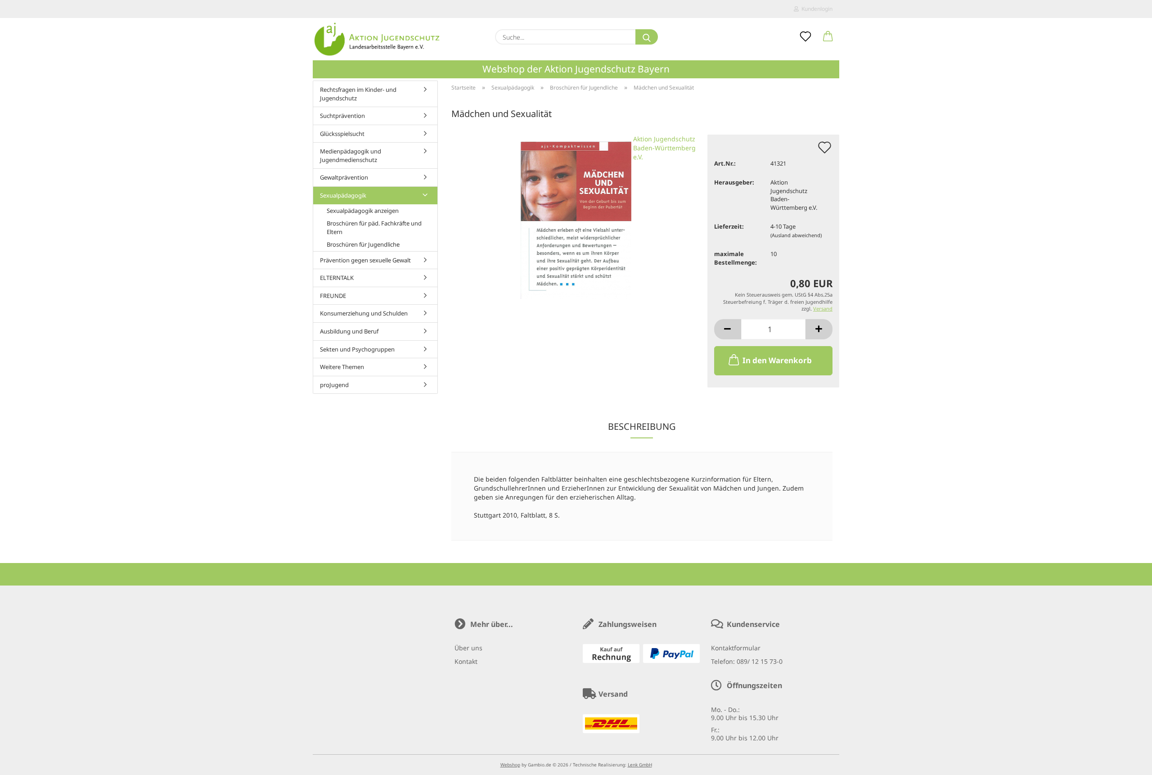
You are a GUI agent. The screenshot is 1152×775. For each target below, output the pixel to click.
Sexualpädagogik (343, 195)
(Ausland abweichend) (796, 235)
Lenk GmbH (640, 764)
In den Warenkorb (777, 360)
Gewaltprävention (344, 177)
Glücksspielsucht (342, 134)
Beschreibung (642, 426)
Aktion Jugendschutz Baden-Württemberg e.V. (664, 148)
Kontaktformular (735, 648)
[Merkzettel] (805, 37)
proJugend (334, 385)
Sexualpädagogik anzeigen (363, 211)
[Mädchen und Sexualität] (575, 216)
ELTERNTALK (337, 278)
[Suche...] (646, 37)
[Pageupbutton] (1127, 761)
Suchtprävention (342, 116)
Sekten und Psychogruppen (357, 349)
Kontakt (465, 661)
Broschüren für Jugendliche (363, 244)
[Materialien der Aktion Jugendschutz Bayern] (377, 39)
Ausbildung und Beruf (349, 331)
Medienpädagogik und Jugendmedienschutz (350, 155)
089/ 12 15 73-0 (760, 661)
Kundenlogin (815, 9)
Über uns (468, 648)
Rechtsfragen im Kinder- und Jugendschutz (358, 94)
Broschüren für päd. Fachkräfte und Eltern (374, 227)
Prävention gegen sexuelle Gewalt (365, 260)
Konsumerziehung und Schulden (364, 313)
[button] (828, 37)
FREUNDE (333, 296)
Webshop (510, 764)
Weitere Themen (342, 367)
